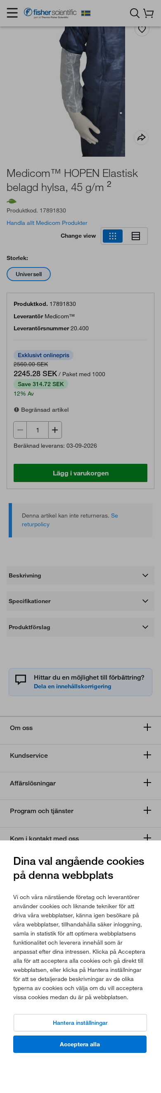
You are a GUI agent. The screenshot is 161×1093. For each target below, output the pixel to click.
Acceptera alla (80, 1044)
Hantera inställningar (80, 1022)
